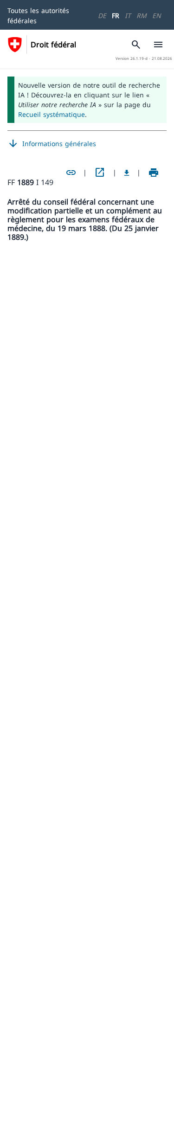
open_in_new (99, 172)
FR (115, 15)
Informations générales (51, 143)
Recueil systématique (51, 114)
